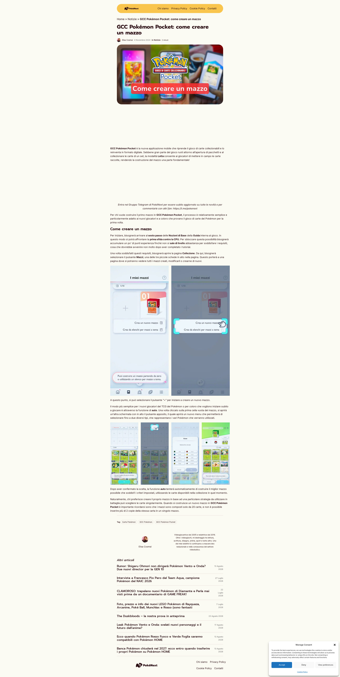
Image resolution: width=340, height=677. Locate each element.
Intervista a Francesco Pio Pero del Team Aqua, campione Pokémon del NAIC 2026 (158, 579)
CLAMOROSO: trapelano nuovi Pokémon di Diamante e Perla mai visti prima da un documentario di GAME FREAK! (163, 593)
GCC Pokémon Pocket (165, 522)
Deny (303, 665)
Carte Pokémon (129, 522)
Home (120, 19)
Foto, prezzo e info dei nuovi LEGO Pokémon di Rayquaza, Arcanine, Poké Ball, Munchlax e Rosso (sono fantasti (158, 606)
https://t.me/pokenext (185, 208)
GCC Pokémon (146, 522)
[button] (334, 645)
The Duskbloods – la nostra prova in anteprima (151, 616)
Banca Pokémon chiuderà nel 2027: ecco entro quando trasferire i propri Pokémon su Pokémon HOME (163, 650)
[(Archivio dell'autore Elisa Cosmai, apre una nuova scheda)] (145, 541)
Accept (282, 665)
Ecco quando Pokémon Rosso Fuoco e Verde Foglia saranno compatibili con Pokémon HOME (160, 638)
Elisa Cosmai (127, 40)
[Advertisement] (170, 125)
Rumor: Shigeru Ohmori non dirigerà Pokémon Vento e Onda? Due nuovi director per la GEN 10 (161, 568)
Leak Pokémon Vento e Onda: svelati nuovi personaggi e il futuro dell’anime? (159, 626)
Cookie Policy (302, 672)
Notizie (132, 19)
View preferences (325, 665)
